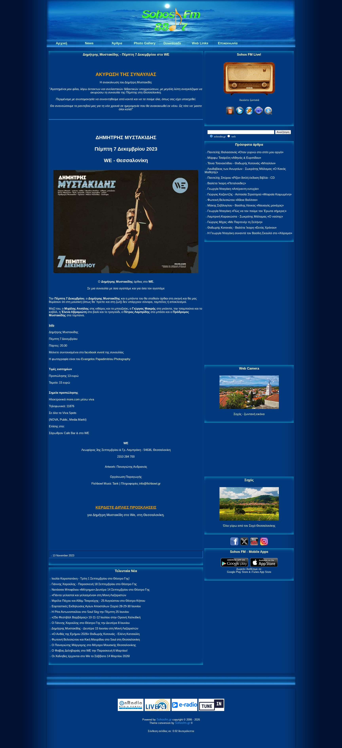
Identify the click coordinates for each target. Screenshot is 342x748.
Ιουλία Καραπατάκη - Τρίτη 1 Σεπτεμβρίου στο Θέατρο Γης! (90, 578)
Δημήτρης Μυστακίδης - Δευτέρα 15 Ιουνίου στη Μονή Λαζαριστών (94, 628)
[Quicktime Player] (268, 114)
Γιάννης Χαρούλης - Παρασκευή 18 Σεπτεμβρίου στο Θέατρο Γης (94, 584)
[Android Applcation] (234, 565)
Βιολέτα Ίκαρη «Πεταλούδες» (226, 183)
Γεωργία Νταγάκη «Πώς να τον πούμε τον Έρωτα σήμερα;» (246, 211)
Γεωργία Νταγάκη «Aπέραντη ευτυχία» (233, 188)
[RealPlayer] (258, 114)
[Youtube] (254, 544)
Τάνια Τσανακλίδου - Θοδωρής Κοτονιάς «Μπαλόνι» (241, 163)
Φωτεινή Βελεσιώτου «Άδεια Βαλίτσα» (232, 199)
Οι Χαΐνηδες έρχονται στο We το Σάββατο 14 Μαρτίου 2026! (91, 656)
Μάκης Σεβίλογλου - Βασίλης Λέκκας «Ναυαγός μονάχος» (245, 205)
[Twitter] (244, 544)
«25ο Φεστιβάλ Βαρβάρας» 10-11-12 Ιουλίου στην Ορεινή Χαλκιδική (96, 617)
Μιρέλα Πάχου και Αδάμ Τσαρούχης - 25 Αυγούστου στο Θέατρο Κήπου (98, 600)
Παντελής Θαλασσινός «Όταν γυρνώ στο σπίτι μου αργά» (245, 152)
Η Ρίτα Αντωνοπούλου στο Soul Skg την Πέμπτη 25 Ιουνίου (90, 611)
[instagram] (264, 544)
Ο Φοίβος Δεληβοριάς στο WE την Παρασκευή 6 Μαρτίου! (89, 650)
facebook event (94, 352)
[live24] (157, 710)
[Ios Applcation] (264, 565)
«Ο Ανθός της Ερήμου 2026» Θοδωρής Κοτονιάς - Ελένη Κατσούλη (96, 634)
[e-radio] (184, 710)
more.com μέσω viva (80, 399)
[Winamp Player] (249, 114)
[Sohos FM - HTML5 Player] (230, 114)
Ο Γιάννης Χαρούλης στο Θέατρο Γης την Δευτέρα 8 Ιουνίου (91, 622)
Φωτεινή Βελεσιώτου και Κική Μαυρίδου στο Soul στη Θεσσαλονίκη (96, 639)
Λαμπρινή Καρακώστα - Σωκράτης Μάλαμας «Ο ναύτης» (245, 216)
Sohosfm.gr (164, 719)
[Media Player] (239, 114)
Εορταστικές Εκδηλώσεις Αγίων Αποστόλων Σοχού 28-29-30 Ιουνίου (96, 606)
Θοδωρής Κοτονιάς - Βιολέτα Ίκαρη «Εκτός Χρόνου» (241, 227)
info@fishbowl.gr (150, 483)
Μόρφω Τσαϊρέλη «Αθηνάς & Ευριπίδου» (234, 157)
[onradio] (131, 710)
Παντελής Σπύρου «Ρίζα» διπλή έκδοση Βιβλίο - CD (241, 177)
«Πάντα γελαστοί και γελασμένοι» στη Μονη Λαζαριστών (89, 595)
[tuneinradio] (211, 710)
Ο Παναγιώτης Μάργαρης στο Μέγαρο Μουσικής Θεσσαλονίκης (94, 645)
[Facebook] (234, 544)
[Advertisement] (249, 303)
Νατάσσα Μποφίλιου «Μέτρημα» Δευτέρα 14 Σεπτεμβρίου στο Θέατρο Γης (101, 589)
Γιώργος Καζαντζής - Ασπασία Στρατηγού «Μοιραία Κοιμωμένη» (249, 194)
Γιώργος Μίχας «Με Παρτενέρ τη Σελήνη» (234, 222)
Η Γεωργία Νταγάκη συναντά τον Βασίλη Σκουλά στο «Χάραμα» (249, 233)
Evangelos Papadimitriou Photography (105, 359)
